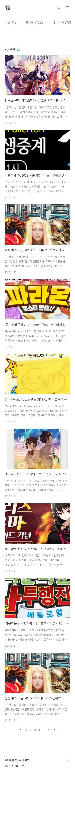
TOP (67, 761)
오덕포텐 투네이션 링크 (17, 760)
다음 (54, 729)
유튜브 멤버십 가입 (15, 765)
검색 (59, 8)
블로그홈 (10, 22)
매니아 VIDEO (34, 22)
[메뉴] (67, 7)
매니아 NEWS (62, 22)
